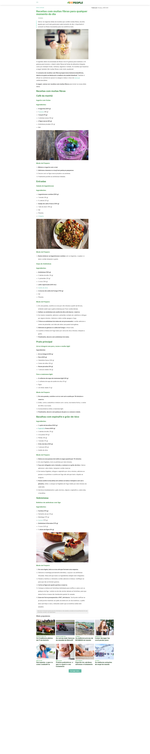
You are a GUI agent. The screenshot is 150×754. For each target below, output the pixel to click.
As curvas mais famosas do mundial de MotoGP (65, 639)
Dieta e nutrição (40, 7)
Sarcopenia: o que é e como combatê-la (44, 663)
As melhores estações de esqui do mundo (103, 663)
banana (41, 112)
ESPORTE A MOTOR (41, 636)
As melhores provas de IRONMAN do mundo (84, 639)
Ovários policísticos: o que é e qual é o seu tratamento (64, 664)
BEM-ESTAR (39, 660)
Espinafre (41, 428)
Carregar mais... (75, 671)
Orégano (41, 216)
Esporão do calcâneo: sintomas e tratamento (84, 663)
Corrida (77, 636)
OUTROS (97, 660)
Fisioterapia (78, 660)
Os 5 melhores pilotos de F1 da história (44, 639)
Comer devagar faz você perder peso (102, 639)
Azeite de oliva (43, 288)
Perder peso (98, 636)
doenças (77, 78)
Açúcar (40, 520)
